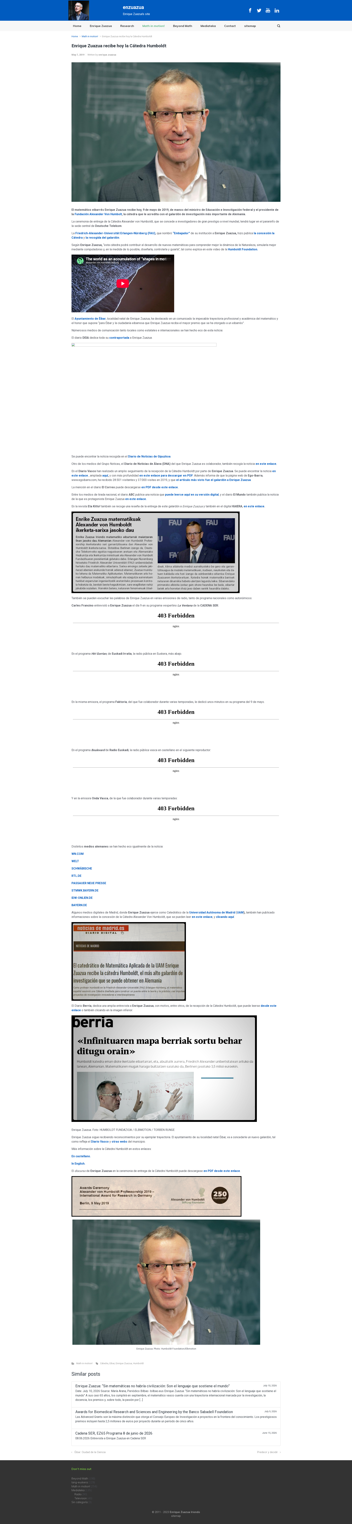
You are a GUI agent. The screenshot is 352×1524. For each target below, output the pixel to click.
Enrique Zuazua (101, 26)
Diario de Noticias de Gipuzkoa (149, 456)
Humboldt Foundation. (243, 249)
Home (77, 26)
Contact (230, 26)
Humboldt (138, 1363)
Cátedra (104, 1363)
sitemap (250, 26)
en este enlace (202, 917)
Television (80, 1498)
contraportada (119, 337)
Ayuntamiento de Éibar (90, 318)
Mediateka (208, 26)
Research (127, 26)
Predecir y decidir (267, 1452)
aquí (105, 475)
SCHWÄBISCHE (82, 868)
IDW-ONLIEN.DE (82, 898)
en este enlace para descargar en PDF (166, 475)
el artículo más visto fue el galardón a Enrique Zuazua (213, 480)
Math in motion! (153, 26)
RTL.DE (76, 876)
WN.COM (78, 854)
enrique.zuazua (107, 54)
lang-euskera (80, 1482)
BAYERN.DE (79, 905)
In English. (78, 1163)
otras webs (119, 1141)
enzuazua (133, 7)
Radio (78, 1494)
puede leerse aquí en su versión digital (192, 494)
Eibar (112, 1363)
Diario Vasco (100, 1141)
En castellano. (81, 1156)
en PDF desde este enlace (221, 1171)
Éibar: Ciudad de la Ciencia (90, 1452)
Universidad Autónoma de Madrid (212, 912)
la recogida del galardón (102, 237)
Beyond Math (182, 26)
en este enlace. (266, 464)
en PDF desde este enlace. (160, 487)
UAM (240, 912)
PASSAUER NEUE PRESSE (89, 883)
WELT (75, 861)
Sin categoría (80, 1502)
